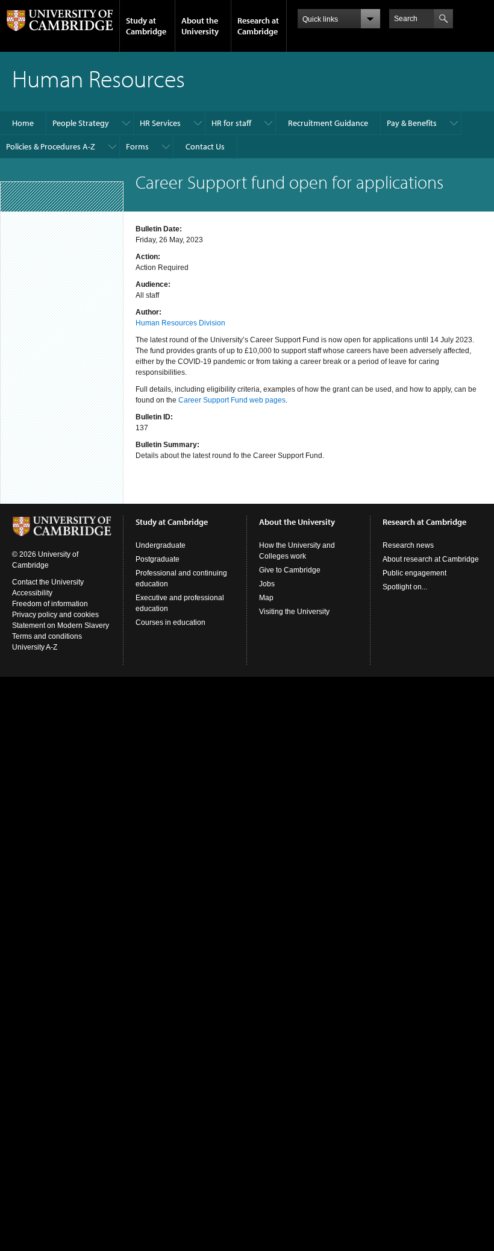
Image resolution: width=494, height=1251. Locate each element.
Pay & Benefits (412, 123)
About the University (200, 26)
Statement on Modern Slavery (60, 625)
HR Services (160, 123)
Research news (408, 545)
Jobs (267, 584)
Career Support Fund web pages (232, 400)
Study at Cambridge (146, 26)
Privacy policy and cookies (55, 614)
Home (23, 123)
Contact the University (48, 582)
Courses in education (170, 622)
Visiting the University (294, 611)
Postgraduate (158, 559)
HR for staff (231, 123)
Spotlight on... (405, 587)
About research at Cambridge (431, 559)
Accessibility (32, 593)
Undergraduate (161, 545)
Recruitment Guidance (328, 123)
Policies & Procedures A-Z (50, 146)
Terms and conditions (47, 636)
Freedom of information (50, 604)
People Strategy (80, 123)
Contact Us (205, 146)
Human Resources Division (180, 323)
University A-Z (34, 647)
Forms (137, 146)
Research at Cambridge (258, 26)
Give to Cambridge (289, 570)
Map (266, 598)
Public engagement (414, 573)
